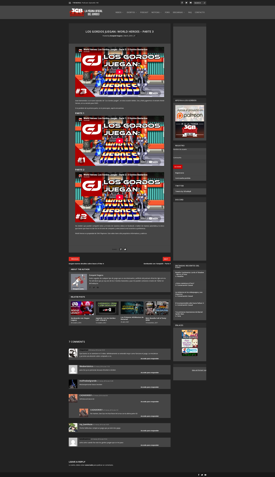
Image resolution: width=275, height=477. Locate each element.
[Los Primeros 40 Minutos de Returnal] (132, 307)
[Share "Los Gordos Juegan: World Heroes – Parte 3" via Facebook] (121, 249)
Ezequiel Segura (116, 36)
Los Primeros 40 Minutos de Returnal (132, 318)
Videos (118, 13)
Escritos (131, 13)
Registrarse (179, 173)
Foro (167, 13)
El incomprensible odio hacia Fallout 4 (189, 303)
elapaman (83, 350)
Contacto (200, 13)
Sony (179, 316)
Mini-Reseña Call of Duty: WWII (156, 319)
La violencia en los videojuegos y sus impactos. (188, 293)
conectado (89, 465)
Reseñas (180, 276)
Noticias (156, 13)
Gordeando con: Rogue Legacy (80, 319)
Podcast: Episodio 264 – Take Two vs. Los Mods (100, 3)
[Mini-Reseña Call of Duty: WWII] (157, 308)
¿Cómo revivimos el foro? (184, 283)
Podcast (144, 13)
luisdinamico (84, 439)
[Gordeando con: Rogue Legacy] (82, 308)
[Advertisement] (189, 61)
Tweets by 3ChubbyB (183, 191)
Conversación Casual (185, 285)
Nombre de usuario (180, 149)
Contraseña (177, 158)
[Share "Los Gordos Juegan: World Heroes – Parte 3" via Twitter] (125, 249)
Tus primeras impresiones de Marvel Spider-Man (189, 313)
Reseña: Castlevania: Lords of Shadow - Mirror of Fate (189, 273)
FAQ (190, 13)
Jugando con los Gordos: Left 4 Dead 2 (106, 319)
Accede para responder (150, 359)
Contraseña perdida (182, 178)
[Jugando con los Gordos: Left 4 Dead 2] (107, 308)
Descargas (178, 13)
